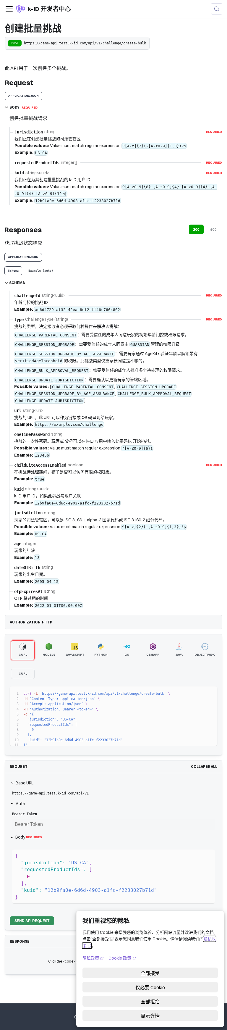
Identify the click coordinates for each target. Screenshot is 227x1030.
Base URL (24, 783)
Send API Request (31, 921)
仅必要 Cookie (150, 987)
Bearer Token (24, 814)
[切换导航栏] (9, 8)
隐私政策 (93, 958)
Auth (20, 803)
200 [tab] (196, 229)
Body (28, 837)
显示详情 (150, 1016)
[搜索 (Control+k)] (216, 8)
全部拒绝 (150, 1002)
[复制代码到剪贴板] (210, 694)
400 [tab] (213, 229)
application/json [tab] (23, 96)
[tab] (13, 270)
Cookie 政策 (122, 958)
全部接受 (150, 973)
